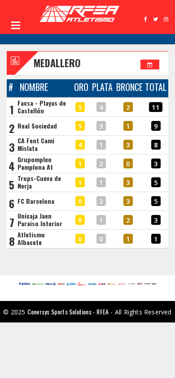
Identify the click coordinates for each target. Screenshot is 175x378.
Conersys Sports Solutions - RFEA (68, 311)
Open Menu (16, 25)
